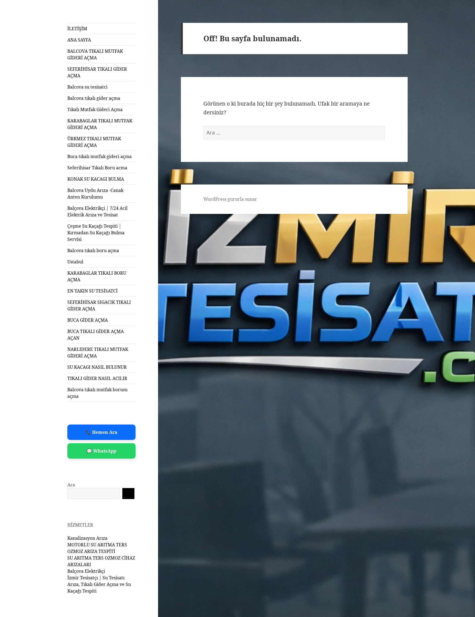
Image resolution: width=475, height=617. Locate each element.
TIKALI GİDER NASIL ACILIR (97, 378)
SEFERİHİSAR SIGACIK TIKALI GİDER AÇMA (99, 305)
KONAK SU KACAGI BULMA (95, 179)
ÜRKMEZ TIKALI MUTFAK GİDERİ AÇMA (94, 142)
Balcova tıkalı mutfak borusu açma (97, 393)
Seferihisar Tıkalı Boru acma (97, 168)
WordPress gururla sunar (230, 199)
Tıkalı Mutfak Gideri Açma (95, 109)
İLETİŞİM (77, 29)
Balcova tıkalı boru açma (93, 250)
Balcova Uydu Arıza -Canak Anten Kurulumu (95, 193)
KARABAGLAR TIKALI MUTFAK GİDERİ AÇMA (99, 124)
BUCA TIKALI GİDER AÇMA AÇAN (95, 334)
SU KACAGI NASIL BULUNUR (97, 367)
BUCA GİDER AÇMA (87, 320)
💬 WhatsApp (101, 451)
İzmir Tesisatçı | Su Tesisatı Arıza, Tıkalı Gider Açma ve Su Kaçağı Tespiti (99, 584)
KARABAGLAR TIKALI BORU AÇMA (96, 276)
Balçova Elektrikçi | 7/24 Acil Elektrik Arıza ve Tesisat (97, 211)
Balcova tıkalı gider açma (93, 98)
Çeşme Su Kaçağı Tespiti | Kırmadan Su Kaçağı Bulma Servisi (96, 232)
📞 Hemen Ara (101, 432)
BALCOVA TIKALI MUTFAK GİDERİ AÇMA (95, 54)
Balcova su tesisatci (87, 87)
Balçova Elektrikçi (86, 571)
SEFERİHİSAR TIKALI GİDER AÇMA (97, 72)
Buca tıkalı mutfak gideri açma (99, 156)
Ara (71, 485)
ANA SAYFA (79, 40)
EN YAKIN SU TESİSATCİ (92, 291)
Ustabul (75, 262)
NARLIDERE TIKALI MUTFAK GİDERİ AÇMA (97, 352)
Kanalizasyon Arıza (87, 538)
